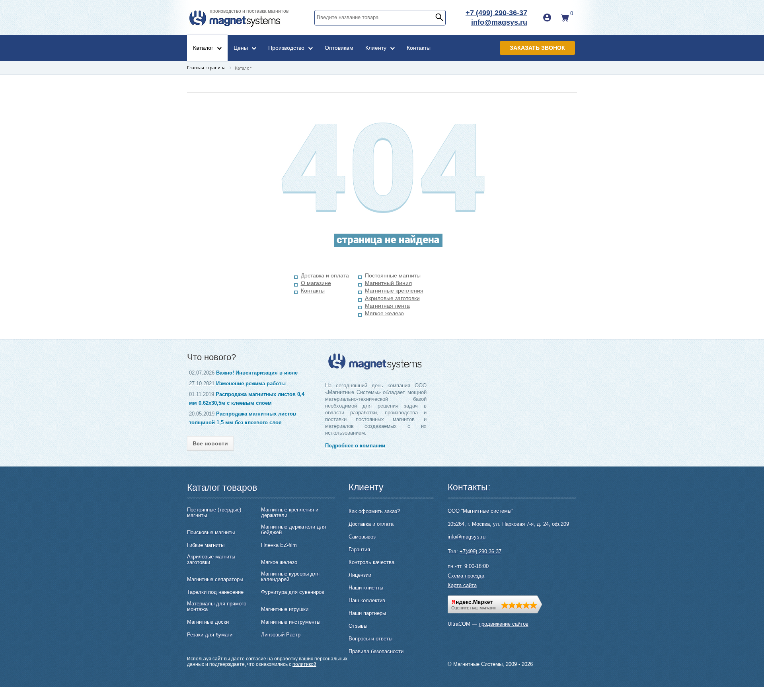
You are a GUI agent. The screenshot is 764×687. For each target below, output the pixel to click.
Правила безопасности (376, 651)
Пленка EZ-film (279, 545)
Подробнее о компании (355, 446)
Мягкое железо (384, 313)
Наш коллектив (367, 600)
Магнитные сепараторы (215, 579)
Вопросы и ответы (370, 639)
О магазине (316, 283)
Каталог (204, 48)
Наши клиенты (366, 588)
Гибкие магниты (205, 545)
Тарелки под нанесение (215, 592)
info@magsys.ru (499, 22)
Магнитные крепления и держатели (289, 512)
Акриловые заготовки (392, 298)
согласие (256, 659)
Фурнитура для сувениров (292, 592)
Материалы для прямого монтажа (216, 606)
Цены (241, 48)
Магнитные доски (208, 622)
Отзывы (358, 626)
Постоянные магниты (393, 275)
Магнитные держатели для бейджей (293, 529)
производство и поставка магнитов (249, 11)
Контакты (419, 48)
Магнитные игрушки (284, 609)
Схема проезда (466, 576)
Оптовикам (339, 48)
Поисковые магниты (211, 532)
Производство (287, 48)
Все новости (210, 443)
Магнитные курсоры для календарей (290, 576)
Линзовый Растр (280, 635)
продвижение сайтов (503, 624)
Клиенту (376, 48)
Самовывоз (362, 537)
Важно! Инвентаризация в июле (257, 373)
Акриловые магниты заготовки (211, 559)
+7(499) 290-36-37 (480, 551)
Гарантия (359, 549)
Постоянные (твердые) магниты (214, 512)
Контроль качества (371, 562)
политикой (304, 664)
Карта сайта (462, 585)
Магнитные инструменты (290, 622)
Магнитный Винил (388, 283)
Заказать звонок (537, 48)
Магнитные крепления (394, 290)
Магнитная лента (387, 306)
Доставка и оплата (325, 275)
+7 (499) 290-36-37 (496, 13)
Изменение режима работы (251, 383)
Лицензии (360, 575)
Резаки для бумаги (209, 635)
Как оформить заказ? (374, 511)
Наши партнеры (367, 613)
